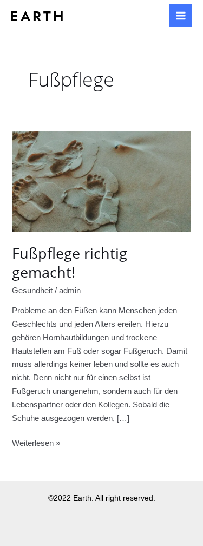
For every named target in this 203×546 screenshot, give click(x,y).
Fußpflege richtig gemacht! (69, 262)
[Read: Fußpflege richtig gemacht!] (101, 180)
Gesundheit (32, 290)
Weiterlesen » (36, 442)
